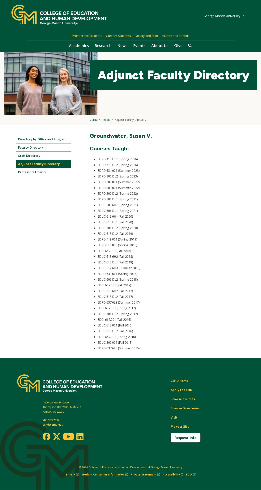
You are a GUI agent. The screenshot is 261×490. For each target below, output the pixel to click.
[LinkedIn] (79, 437)
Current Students (118, 36)
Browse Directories (185, 408)
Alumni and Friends (175, 36)
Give (178, 45)
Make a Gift (180, 426)
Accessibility (173, 474)
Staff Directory (29, 156)
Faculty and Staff (146, 36)
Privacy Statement (145, 474)
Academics (79, 45)
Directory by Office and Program (42, 139)
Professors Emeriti (32, 172)
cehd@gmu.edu (53, 424)
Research (103, 45)
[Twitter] (56, 437)
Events (139, 45)
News (122, 45)
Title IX (72, 474)
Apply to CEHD (181, 390)
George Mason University (222, 16)
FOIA (191, 474)
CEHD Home (180, 381)
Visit (174, 417)
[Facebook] (46, 436)
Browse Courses (183, 399)
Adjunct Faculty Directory (39, 164)
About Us (160, 45)
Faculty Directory (31, 147)
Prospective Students (87, 36)
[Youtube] (68, 437)
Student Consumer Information (104, 474)
